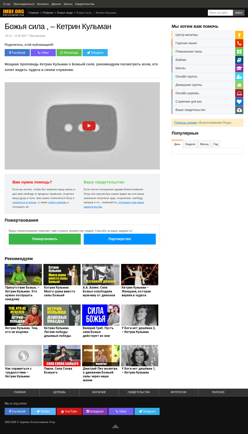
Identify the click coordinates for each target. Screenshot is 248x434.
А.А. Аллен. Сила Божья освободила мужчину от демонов (99, 291)
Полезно (218, 392)
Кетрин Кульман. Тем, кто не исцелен (21, 330)
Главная (20, 392)
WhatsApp (70, 52)
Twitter (45, 411)
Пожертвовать (44, 239)
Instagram (96, 411)
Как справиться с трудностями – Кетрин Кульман (18, 372)
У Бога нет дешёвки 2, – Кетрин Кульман (138, 330)
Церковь (59, 392)
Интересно (178, 392)
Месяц (204, 144)
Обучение (99, 392)
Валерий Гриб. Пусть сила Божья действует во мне (98, 332)
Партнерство (119, 239)
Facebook (18, 52)
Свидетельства (139, 392)
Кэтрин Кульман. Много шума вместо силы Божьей (59, 291)
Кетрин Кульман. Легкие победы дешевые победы (57, 332)
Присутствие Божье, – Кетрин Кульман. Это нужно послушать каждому (22, 293)
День (177, 144)
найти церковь (57, 202)
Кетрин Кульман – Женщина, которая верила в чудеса (136, 291)
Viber (44, 52)
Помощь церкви (185, 122)
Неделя (190, 144)
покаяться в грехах (24, 202)
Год (216, 144)
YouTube (70, 411)
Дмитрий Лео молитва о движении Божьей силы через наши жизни (100, 374)
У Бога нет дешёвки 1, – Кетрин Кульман (138, 370)
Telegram (96, 52)
